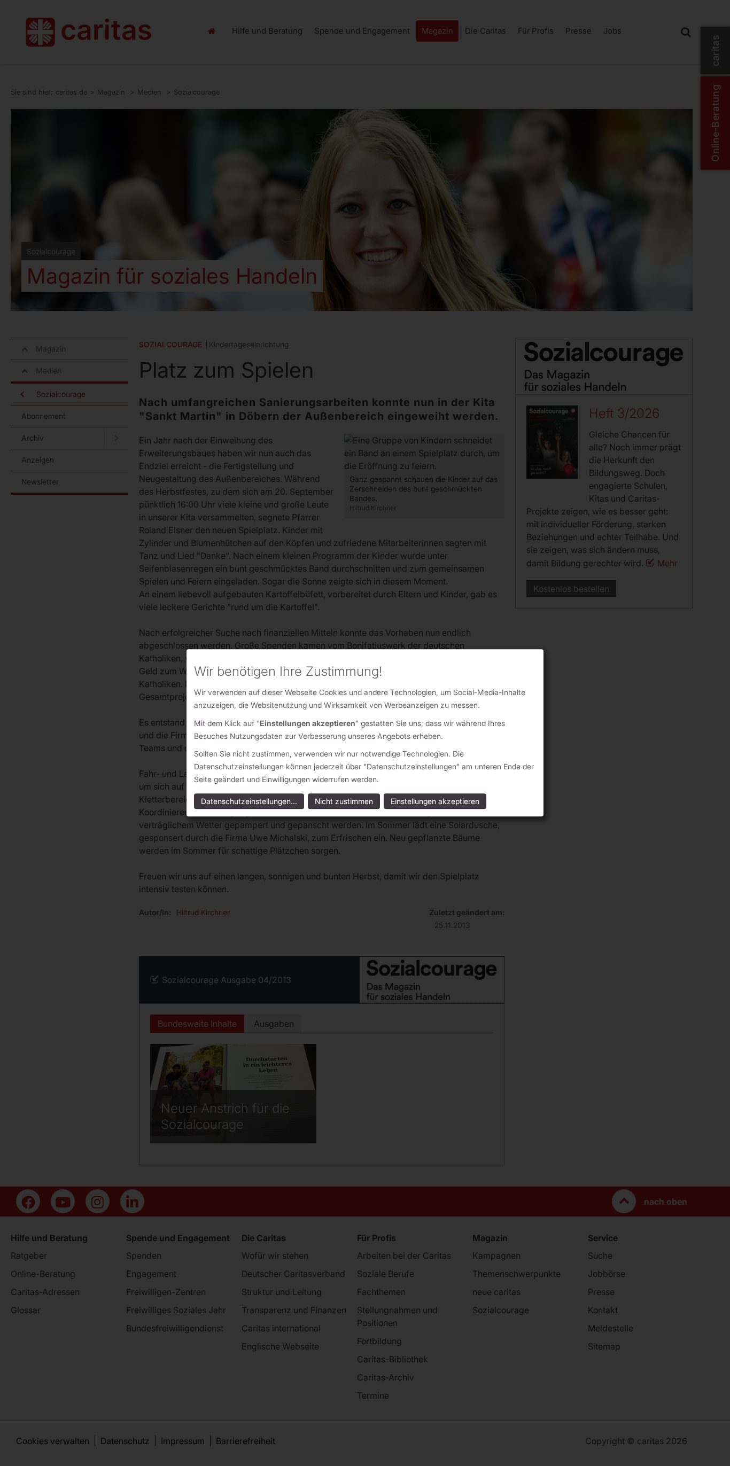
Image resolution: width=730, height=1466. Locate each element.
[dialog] (365, 732)
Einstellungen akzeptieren (435, 801)
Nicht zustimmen (344, 801)
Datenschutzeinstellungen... (249, 801)
